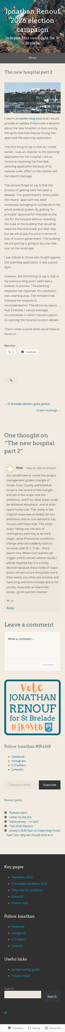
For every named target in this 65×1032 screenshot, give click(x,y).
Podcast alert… (19, 813)
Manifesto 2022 (22, 877)
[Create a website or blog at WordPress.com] (5, 1013)
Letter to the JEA (20, 817)
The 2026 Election (21, 826)
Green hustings (46, 410)
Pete (19, 468)
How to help (20, 903)
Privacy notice (21, 976)
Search (9, 989)
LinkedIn (17, 769)
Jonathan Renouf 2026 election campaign (32, 20)
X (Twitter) (19, 765)
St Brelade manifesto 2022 (29, 884)
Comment (48, 664)
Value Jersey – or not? (24, 822)
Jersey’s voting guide (26, 969)
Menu (32, 57)
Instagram (19, 761)
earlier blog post (31, 118)
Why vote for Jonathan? (28, 890)
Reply (10, 608)
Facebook (18, 757)
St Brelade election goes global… (29, 404)
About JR (17, 897)
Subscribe (49, 785)
